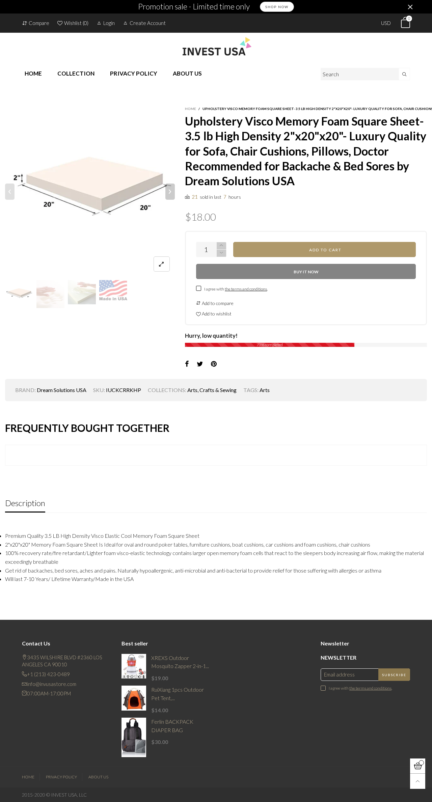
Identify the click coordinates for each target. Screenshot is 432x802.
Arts (265, 390)
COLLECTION (75, 73)
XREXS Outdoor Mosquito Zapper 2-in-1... (180, 662)
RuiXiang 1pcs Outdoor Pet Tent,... (177, 693)
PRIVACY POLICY (133, 73)
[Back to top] (417, 781)
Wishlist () (76, 23)
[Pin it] (214, 364)
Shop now (277, 7)
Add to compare (217, 303)
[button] (10, 192)
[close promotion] (410, 6)
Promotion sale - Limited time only (194, 6)
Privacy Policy (61, 776)
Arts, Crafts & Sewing (212, 390)
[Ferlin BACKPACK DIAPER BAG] (134, 737)
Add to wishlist (216, 313)
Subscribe (394, 675)
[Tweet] (200, 364)
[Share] (187, 364)
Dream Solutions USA (61, 390)
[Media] (162, 264)
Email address (339, 674)
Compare (39, 23)
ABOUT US (187, 73)
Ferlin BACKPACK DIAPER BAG (172, 725)
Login (109, 23)
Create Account (148, 23)
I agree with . (236, 289)
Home (28, 776)
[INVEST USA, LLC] (216, 46)
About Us (98, 776)
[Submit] (404, 74)
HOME (33, 73)
